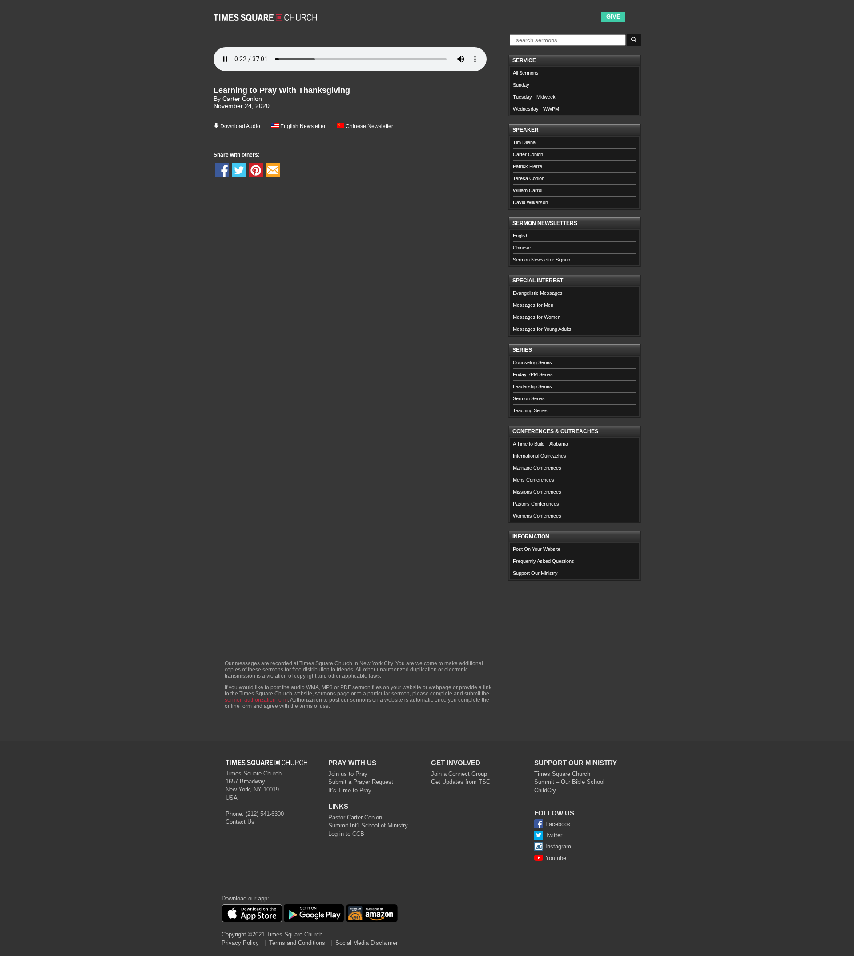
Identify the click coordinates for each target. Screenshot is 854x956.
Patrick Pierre (527, 166)
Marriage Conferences (537, 467)
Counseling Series (532, 362)
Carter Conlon (528, 154)
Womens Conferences (537, 515)
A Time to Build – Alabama (540, 443)
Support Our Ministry (535, 573)
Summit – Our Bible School (569, 782)
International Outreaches (539, 455)
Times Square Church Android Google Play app (314, 913)
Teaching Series (530, 410)
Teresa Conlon (528, 178)
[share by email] (273, 170)
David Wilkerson (530, 202)
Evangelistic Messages (538, 293)
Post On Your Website (536, 549)
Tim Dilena (524, 142)
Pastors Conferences (536, 503)
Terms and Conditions (297, 943)
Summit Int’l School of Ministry (368, 825)
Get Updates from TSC (460, 782)
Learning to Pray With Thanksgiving (282, 90)
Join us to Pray (347, 774)
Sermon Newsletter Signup (541, 259)
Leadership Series (532, 386)
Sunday (521, 85)
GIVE (613, 16)
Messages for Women (536, 317)
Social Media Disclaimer (366, 943)
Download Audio (240, 126)
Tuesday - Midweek (534, 97)
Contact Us (240, 822)
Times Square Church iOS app (252, 913)
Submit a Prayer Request (360, 782)
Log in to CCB (346, 834)
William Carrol (527, 190)
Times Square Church (562, 774)
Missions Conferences (537, 491)
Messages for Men (533, 305)
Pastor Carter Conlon (355, 817)
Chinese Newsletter (368, 126)
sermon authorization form (256, 700)
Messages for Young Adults (542, 329)
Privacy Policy (240, 943)
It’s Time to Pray (349, 790)
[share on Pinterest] (256, 170)
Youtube (555, 858)
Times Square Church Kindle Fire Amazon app (372, 913)
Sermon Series (529, 398)
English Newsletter (302, 126)
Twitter (553, 835)
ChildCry (545, 790)
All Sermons (526, 73)
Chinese (522, 247)
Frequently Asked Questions (543, 561)
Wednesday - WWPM (536, 109)
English (520, 235)
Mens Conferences (533, 479)
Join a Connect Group (459, 774)
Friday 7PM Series (533, 374)
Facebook (558, 824)
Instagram (558, 846)
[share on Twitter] (239, 170)
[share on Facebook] (222, 170)
